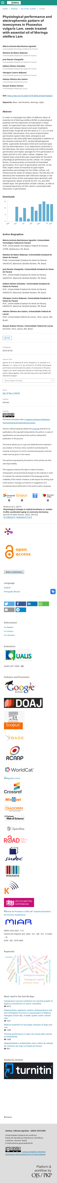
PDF (8, 338)
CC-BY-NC (36, 428)
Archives (14, 9)
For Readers (8, 627)
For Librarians (9, 635)
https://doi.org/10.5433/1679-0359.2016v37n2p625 (29, 95)
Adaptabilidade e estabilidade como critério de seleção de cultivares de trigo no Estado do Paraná (28, 1044)
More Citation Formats (13, 380)
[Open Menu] (2, 2)
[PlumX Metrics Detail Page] (8, 531)
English (7, 587)
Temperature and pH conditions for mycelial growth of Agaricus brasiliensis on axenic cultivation (28, 1002)
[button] (9, 604)
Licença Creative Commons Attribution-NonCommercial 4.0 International (25, 1153)
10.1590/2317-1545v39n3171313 (17, 517)
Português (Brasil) (12, 591)
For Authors (8, 631)
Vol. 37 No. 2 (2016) (28, 9)
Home (5, 9)
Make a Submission (14, 572)
